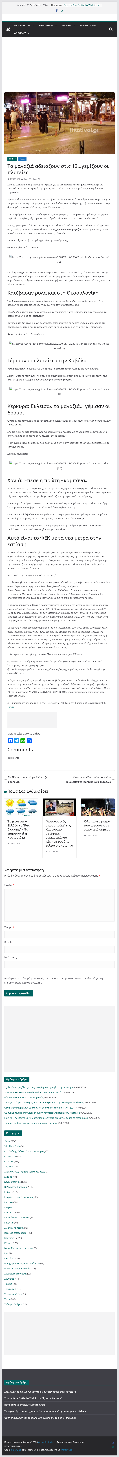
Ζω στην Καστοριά (14, 1227)
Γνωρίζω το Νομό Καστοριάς (19, 1197)
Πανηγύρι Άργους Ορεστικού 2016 (22, 1263)
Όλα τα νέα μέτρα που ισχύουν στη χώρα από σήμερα (97, 825)
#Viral (7, 1141)
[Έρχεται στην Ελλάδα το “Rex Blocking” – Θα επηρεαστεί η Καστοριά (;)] (21, 800)
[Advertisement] (59, 69)
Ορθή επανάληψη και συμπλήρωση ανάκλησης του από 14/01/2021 (39, 1107)
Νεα (6, 1253)
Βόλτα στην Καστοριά (15, 1186)
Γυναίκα (8, 1202)
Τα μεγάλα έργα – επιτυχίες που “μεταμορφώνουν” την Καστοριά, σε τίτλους (44, 1102)
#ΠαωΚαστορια (88, 25)
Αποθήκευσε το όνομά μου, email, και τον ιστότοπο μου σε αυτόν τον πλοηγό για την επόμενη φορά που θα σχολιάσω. (54, 980)
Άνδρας (8, 1176)
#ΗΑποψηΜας (22, 25)
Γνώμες (8, 1192)
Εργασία (8, 1222)
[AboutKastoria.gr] (8, 29)
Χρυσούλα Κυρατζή (32, 179)
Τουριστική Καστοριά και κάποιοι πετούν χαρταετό (30, 1122)
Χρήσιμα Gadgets (13, 1304)
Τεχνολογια (10, 1288)
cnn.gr (10, 706)
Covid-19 (12, 159)
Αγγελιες (66, 25)
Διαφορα (8, 1207)
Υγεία (7, 1299)
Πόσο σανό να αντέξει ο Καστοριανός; (24, 1097)
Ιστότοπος (10, 957)
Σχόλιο (9, 885)
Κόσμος (8, 1243)
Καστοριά (9, 1237)
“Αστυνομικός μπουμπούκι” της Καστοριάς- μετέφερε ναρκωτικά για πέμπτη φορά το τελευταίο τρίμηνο (59, 833)
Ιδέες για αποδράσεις (15, 1232)
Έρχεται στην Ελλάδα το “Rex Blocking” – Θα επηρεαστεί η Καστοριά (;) (18, 829)
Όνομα (9, 927)
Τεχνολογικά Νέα (13, 1294)
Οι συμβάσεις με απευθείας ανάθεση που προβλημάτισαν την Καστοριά (42, 1112)
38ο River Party (12, 1146)
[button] (32, 25)
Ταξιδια (8, 1283)
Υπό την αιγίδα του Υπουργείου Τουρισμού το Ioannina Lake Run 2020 (88, 780)
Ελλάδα (22, 159)
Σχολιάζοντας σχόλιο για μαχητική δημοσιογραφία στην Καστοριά (39, 1087)
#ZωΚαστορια (46, 25)
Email (8, 942)
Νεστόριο (9, 1258)
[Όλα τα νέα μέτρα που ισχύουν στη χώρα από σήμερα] (98, 800)
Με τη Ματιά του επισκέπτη (18, 1248)
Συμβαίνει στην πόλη (15, 1273)
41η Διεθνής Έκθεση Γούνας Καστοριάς (24, 1151)
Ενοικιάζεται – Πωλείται (16, 1217)
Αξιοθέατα (20, 33)
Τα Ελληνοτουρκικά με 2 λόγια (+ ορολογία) (27, 780)
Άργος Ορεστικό (12, 1181)
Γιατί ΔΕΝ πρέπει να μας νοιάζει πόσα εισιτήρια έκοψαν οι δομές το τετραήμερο (46, 1117)
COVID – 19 (10, 1156)
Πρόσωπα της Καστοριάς (17, 1268)
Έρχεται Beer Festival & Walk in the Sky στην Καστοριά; (82, 7)
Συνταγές (9, 1278)
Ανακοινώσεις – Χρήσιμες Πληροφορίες (24, 1171)
